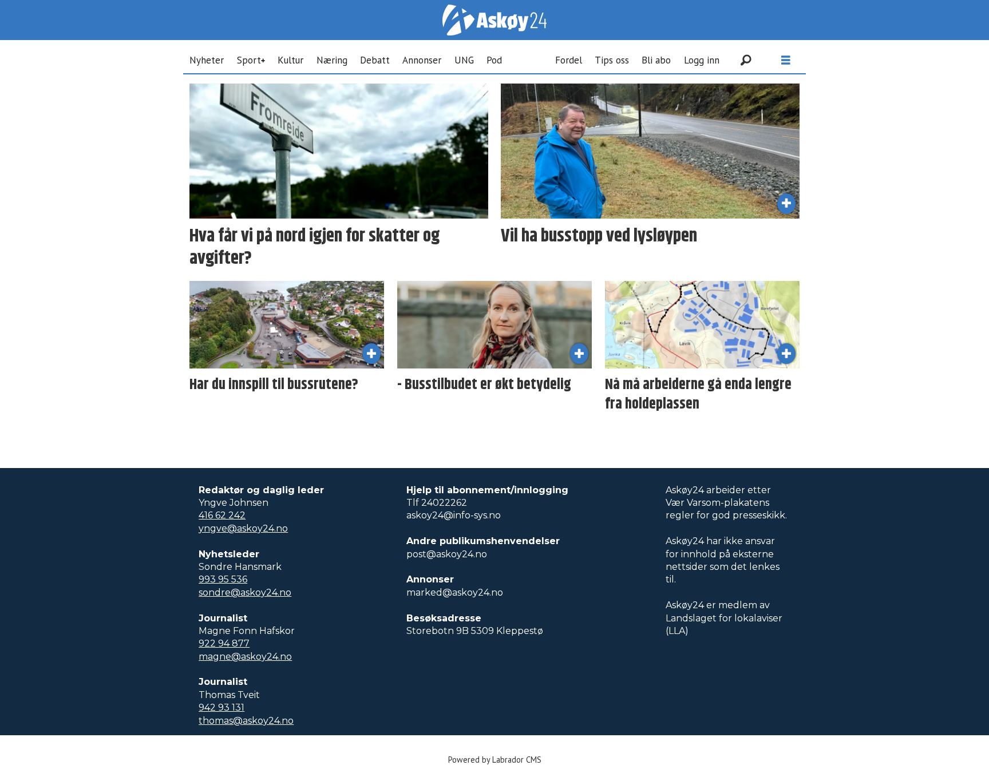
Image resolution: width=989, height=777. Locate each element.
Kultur (290, 60)
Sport (249, 60)
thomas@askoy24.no (246, 720)
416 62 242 (222, 515)
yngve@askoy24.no (243, 528)
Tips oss (612, 60)
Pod (494, 60)
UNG (464, 60)
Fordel (568, 60)
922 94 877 (224, 643)
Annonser (421, 60)
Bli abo (656, 60)
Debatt (375, 60)
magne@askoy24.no (245, 656)
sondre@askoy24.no (245, 592)
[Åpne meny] (786, 60)
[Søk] (746, 60)
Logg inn (701, 60)
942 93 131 (221, 707)
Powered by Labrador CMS (494, 759)
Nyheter (206, 60)
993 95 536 (223, 579)
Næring (332, 60)
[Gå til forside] (494, 20)
